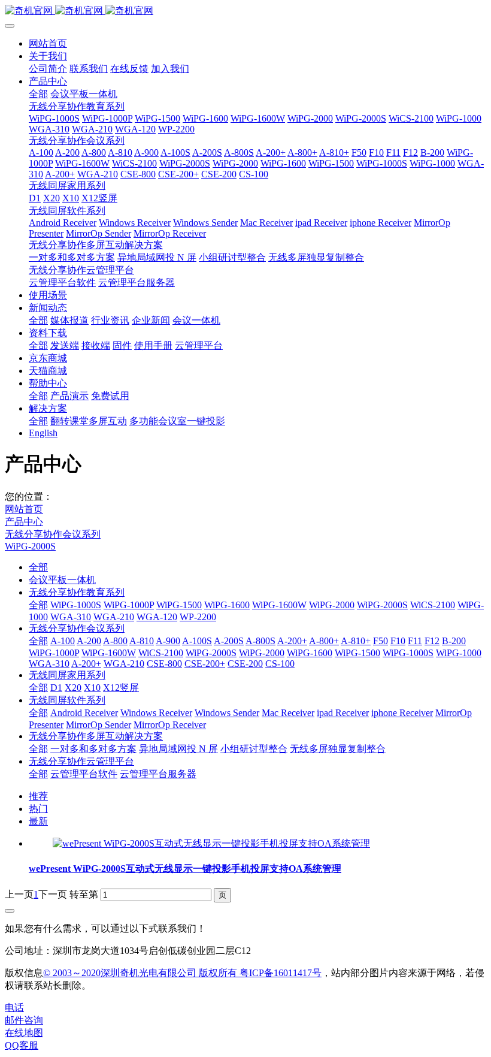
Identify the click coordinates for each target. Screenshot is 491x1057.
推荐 (38, 796)
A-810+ (356, 641)
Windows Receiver (156, 713)
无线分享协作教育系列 (77, 592)
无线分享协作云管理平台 (81, 761)
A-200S (229, 641)
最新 (38, 821)
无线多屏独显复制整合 (338, 749)
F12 (432, 641)
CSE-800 (164, 664)
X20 (73, 687)
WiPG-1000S (75, 605)
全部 (38, 94)
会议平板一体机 (62, 580)
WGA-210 (113, 617)
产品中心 (24, 522)
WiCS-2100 (432, 605)
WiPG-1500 (179, 605)
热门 (38, 809)
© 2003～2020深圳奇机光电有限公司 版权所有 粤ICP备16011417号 (182, 973)
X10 (92, 687)
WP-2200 (198, 617)
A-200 (89, 641)
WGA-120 (157, 617)
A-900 (168, 641)
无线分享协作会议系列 (53, 534)
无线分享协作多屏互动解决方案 (96, 736)
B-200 (454, 641)
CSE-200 (245, 664)
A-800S (260, 641)
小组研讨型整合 (253, 749)
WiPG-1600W (279, 605)
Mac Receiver (288, 713)
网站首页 (48, 43)
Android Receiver (84, 713)
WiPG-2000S (30, 546)
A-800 (115, 641)
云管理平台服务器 (158, 774)
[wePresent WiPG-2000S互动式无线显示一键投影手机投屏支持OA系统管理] (211, 843)
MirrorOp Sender (98, 725)
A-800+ (324, 641)
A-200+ (292, 641)
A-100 (62, 641)
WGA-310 (70, 617)
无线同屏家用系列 (67, 675)
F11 (415, 641)
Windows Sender (227, 713)
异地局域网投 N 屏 (178, 749)
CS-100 (280, 664)
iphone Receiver (402, 713)
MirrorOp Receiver (170, 725)
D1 (56, 687)
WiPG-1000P (129, 605)
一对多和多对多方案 (93, 749)
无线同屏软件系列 (67, 700)
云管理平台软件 (83, 774)
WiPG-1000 (458, 653)
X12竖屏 (121, 687)
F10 (397, 641)
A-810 (141, 641)
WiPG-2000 (331, 605)
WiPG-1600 (227, 605)
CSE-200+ (204, 664)
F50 (380, 641)
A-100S (197, 641)
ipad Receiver (343, 713)
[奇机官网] (245, 11)
